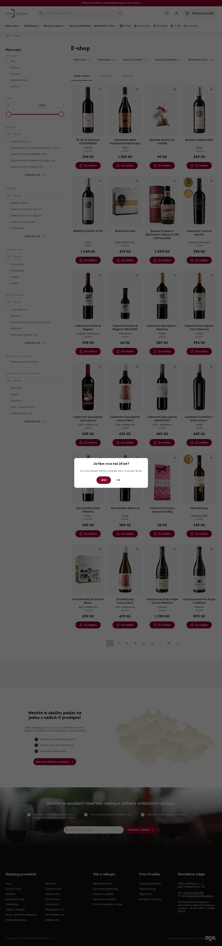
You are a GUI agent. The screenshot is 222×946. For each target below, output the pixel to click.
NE (118, 480)
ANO (104, 480)
